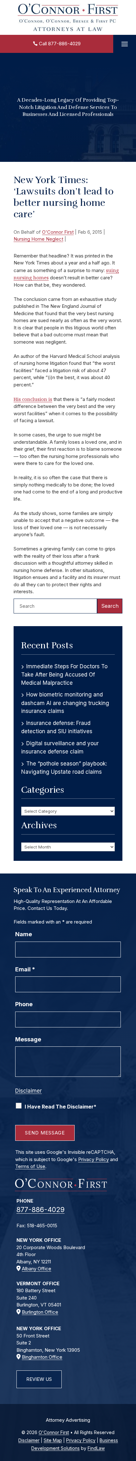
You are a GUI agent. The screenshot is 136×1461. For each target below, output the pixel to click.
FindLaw (96, 1448)
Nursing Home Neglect (38, 239)
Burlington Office (40, 1312)
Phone (24, 1004)
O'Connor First (58, 232)
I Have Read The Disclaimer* (60, 1106)
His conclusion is (33, 399)
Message (28, 1039)
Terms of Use (30, 1166)
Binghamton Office (42, 1357)
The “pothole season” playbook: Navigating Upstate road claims (64, 767)
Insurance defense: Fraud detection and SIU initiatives (56, 727)
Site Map (53, 1440)
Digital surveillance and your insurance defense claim (60, 747)
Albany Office (36, 1269)
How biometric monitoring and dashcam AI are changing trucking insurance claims (65, 702)
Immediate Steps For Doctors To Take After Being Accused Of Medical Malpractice (64, 674)
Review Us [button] (39, 1379)
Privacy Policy (93, 1159)
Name (23, 934)
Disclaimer (28, 1091)
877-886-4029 (64, 44)
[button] (125, 44)
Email (25, 969)
